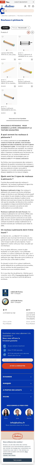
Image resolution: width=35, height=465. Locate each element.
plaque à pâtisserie (22, 158)
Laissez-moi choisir (9, 455)
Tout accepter (17, 460)
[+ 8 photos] (9, 43)
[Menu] (2, 6)
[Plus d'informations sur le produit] (9, 70)
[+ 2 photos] (26, 70)
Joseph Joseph (29, 166)
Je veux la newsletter (17, 365)
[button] (17, 27)
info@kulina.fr (17, 423)
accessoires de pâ (22, 275)
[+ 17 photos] (26, 43)
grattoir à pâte (6, 158)
